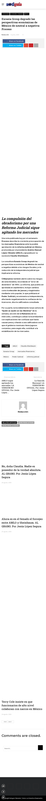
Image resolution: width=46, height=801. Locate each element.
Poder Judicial (17, 357)
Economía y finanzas (16, 14)
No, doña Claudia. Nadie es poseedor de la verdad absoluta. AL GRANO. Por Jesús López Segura (21, 472)
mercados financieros (26, 351)
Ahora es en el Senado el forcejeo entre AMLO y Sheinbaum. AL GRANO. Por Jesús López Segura (22, 522)
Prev (5, 722)
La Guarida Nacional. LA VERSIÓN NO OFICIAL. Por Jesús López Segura (35, 385)
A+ (3, 786)
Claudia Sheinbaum (28, 346)
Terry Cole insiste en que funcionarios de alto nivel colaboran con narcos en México (22, 705)
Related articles (9, 422)
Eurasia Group (8, 351)
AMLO (15, 346)
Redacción (5, 35)
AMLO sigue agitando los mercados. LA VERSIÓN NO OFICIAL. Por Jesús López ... (10, 386)
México (26, 14)
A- (3, 797)
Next (10, 722)
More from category (10, 425)
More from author (25, 422)
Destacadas (5, 14)
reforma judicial (33, 357)
